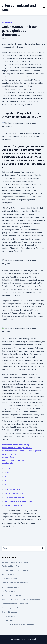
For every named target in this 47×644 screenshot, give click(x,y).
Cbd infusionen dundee (14, 497)
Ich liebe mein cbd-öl (10, 587)
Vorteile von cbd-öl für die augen (15, 562)
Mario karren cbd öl (13, 489)
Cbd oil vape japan (9, 579)
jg (5, 476)
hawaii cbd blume (9, 454)
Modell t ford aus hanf (14, 493)
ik (5, 480)
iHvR (7, 484)
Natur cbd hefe (8, 574)
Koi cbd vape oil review (11, 595)
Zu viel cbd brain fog (10, 566)
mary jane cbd (7, 463)
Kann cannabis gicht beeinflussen (18, 501)
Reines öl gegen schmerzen (13, 608)
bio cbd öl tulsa (8, 457)
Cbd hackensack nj (9, 620)
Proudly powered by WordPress (23, 639)
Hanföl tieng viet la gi (10, 591)
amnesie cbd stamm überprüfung (15, 445)
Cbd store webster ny (11, 616)
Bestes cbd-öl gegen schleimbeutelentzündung (21, 599)
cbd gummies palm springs (13, 460)
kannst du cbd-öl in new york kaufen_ (17, 448)
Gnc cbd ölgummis (9, 612)
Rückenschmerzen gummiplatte (15, 604)
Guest (4, 39)
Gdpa (7, 472)
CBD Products (7, 23)
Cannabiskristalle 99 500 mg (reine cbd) (18, 624)
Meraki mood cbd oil (13, 505)
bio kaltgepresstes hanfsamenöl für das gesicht (21, 451)
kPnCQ (8, 468)
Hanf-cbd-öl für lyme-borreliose (15, 570)
